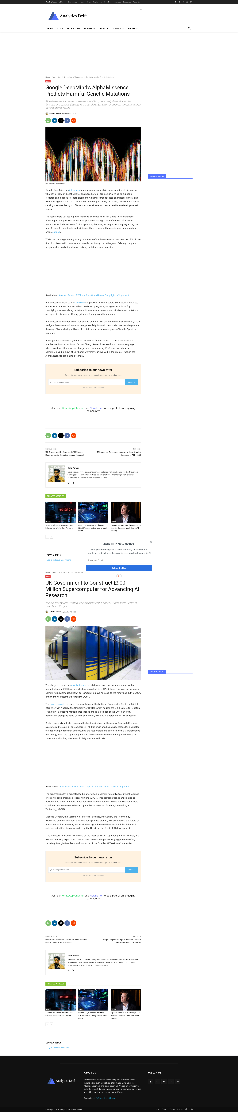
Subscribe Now (119, 568)
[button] (119, 543)
